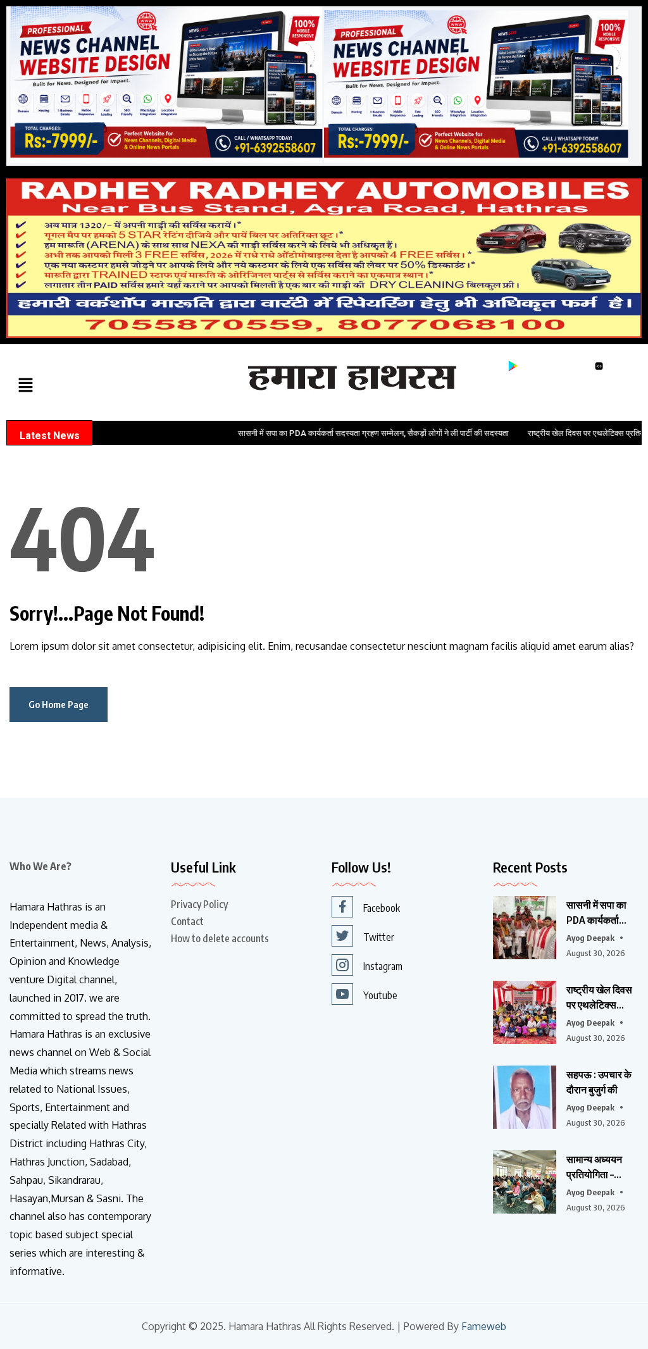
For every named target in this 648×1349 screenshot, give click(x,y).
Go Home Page (58, 704)
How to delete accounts (220, 938)
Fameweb (483, 1327)
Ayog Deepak (590, 938)
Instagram (382, 966)
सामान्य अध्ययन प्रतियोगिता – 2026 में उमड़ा (594, 1167)
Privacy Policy (199, 904)
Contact (187, 921)
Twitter (378, 937)
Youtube (380, 995)
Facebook (381, 908)
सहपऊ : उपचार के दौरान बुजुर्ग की (599, 1082)
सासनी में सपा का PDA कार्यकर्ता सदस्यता (596, 913)
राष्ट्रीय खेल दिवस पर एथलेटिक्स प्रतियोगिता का (599, 997)
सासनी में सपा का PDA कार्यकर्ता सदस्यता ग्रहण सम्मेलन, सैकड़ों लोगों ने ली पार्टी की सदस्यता (336, 433)
